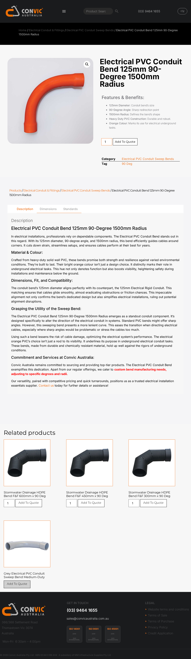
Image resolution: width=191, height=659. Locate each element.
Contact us (46, 385)
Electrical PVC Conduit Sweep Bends (90, 30)
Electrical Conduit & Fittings (46, 30)
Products (15, 190)
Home (22, 30)
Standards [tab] (70, 209)
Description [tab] (25, 209)
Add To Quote (125, 141)
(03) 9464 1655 (82, 610)
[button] (87, 64)
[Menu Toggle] (64, 11)
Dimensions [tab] (48, 209)
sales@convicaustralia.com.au (88, 618)
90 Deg (127, 164)
